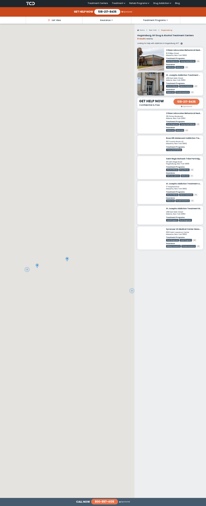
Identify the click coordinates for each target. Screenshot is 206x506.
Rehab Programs (138, 3)
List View (56, 20)
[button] (27, 269)
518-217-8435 (107, 12)
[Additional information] (181, 43)
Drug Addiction (161, 3)
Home (142, 30)
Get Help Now (83, 12)
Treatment (117, 3)
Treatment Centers (98, 3)
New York (153, 30)
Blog (177, 3)
